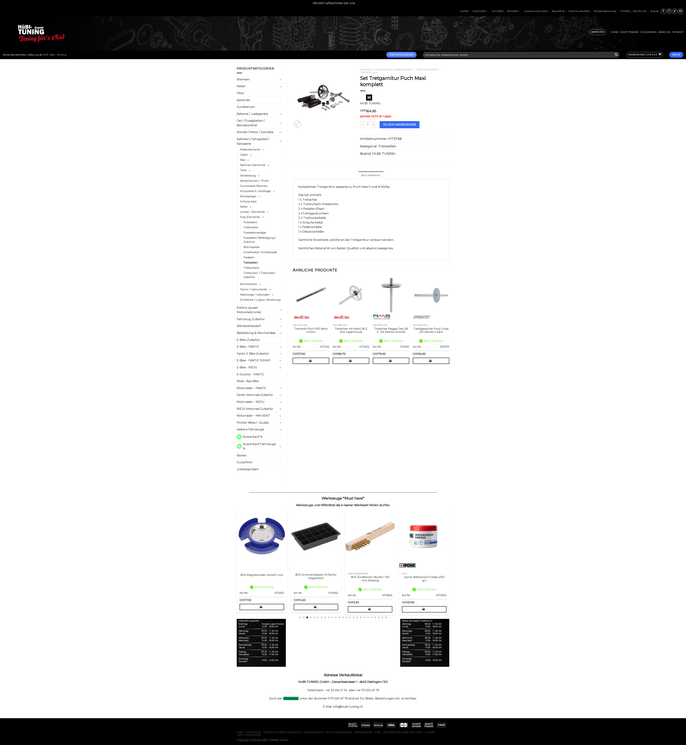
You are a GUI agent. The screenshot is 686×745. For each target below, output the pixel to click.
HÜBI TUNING (384, 153)
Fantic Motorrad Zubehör (255, 395)
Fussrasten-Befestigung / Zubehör (259, 240)
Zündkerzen (246, 107)
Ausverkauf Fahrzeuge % (259, 446)
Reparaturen (363, 732)
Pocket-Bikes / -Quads (253, 422)
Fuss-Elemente (250, 217)
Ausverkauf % (253, 436)
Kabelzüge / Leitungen (255, 294)
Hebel (241, 86)
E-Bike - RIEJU (247, 367)
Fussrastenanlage (254, 232)
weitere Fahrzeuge (250, 429)
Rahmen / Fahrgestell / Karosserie (253, 141)
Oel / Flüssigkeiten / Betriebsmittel (251, 123)
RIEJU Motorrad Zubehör (255, 409)
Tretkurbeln (251, 267)
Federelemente (250, 149)
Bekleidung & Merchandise (256, 333)
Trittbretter (250, 227)
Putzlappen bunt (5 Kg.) (375, 577)
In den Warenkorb (399, 124)
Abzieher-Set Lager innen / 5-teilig (321, 578)
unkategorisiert (248, 469)
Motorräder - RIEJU (250, 402)
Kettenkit (243, 100)
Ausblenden (364, 3)
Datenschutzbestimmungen (282, 732)
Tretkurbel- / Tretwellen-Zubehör (259, 275)
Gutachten (245, 462)
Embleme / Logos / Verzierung (260, 299)
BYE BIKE (512, 11)
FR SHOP (677, 32)
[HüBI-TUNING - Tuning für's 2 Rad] (41, 33)
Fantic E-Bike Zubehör (253, 353)
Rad (242, 160)
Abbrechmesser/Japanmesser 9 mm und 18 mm (267, 578)
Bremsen (243, 79)
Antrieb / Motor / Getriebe (255, 132)
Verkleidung (248, 175)
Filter (240, 93)
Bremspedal (251, 247)
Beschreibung (371, 175)
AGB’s (240, 732)
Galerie (430, 732)
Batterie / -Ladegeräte (252, 114)
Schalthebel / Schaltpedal (260, 252)
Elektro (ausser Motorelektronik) (249, 310)
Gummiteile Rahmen (254, 186)
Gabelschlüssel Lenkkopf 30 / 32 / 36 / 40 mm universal (429, 578)
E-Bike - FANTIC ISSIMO (253, 360)
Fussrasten (250, 222)
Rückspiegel (248, 196)
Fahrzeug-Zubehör (251, 319)
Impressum (254, 732)
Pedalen (248, 257)
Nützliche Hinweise (339, 732)
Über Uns (664, 32)
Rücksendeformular (605, 11)
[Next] (449, 323)
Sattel (244, 206)
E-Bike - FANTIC (248, 346)
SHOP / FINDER (629, 32)
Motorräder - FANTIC (251, 388)
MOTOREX (497, 11)
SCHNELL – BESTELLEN (633, 11)
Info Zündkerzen (249, 735)
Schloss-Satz (248, 201)
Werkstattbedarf (249, 326)
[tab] (371, 175)
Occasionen (648, 32)
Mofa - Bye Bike (248, 381)
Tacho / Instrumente (253, 289)
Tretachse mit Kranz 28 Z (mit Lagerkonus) (351, 330)
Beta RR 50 (558, 11)
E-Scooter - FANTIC (250, 374)
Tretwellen (250, 262)
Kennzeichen (248, 284)
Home (614, 32)
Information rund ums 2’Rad (403, 732)
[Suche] (616, 55)
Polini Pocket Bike (579, 11)
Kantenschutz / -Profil (254, 180)
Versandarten (313, 732)
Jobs (378, 732)
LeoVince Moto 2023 (536, 11)
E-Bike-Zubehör (248, 340)
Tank (243, 170)
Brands (654, 11)
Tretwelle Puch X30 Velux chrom (311, 330)
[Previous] (293, 323)
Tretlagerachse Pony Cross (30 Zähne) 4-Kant (431, 330)
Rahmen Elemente (252, 165)
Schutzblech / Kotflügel (255, 191)
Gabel (244, 154)
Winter (242, 455)
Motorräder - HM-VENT (253, 415)
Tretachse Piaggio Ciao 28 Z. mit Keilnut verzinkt (391, 330)
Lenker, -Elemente (252, 211)
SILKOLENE (479, 11)
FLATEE (464, 11)
